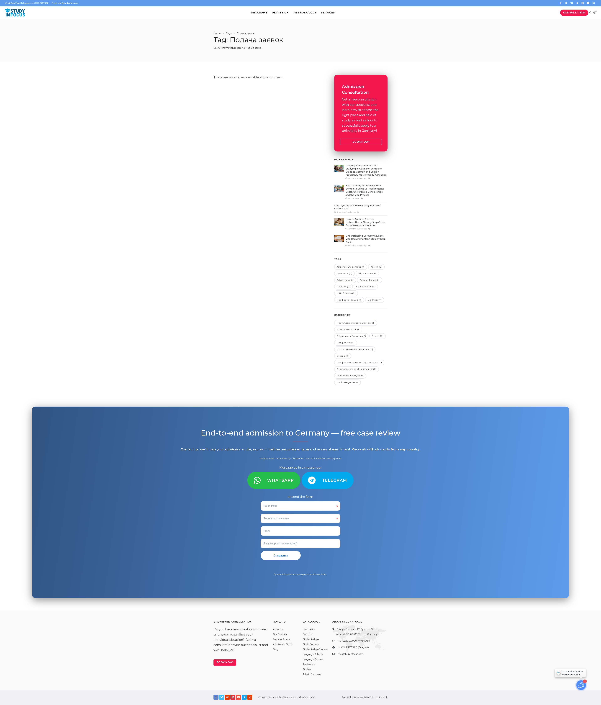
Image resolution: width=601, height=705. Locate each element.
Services (328, 12)
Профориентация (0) (349, 300)
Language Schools (313, 654)
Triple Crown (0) (367, 273)
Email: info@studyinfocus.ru (65, 3)
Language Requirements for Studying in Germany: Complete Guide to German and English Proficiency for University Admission (366, 170)
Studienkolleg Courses (315, 649)
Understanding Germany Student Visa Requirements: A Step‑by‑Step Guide (366, 239)
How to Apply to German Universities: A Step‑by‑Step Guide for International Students (365, 222)
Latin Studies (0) (346, 293)
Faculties (307, 634)
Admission (280, 12)
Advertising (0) (345, 280)
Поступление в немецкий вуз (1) (356, 323)
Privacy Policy (319, 574)
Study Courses (310, 644)
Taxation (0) (343, 286)
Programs (259, 12)
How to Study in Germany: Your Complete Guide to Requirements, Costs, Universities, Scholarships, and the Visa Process (364, 190)
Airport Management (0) (351, 267)
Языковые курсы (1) (348, 329)
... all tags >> (375, 300)
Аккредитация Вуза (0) (350, 375)
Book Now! (361, 141)
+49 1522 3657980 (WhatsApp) (353, 640)
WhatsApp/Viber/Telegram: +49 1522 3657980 (27, 3)
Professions (309, 664)
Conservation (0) (365, 286)
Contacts (262, 697)
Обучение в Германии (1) (351, 336)
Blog (275, 649)
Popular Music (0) (370, 280)
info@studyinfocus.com (350, 654)
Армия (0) (376, 267)
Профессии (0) (345, 342)
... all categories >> (347, 382)
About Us (278, 629)
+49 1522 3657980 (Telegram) (353, 647)
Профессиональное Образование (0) (359, 362)
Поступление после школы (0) (355, 349)
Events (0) (377, 336)
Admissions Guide (282, 644)
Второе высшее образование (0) (356, 369)
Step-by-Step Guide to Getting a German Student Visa (357, 207)
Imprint (311, 697)
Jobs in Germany (312, 674)
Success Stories (281, 639)
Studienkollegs (311, 639)
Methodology (304, 12)
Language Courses (313, 659)
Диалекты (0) (344, 273)
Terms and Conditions (295, 697)
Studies (307, 669)
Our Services (280, 634)
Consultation (574, 12)
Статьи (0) (343, 356)
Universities (309, 629)
